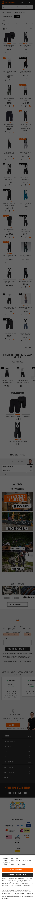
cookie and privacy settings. (14, 864)
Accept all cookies (16, 870)
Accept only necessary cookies (17, 875)
